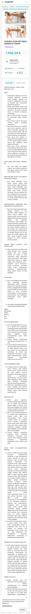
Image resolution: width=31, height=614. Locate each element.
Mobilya (12, 6)
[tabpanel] (15, 343)
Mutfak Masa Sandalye (22, 6)
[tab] (9, 83)
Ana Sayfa (5, 6)
